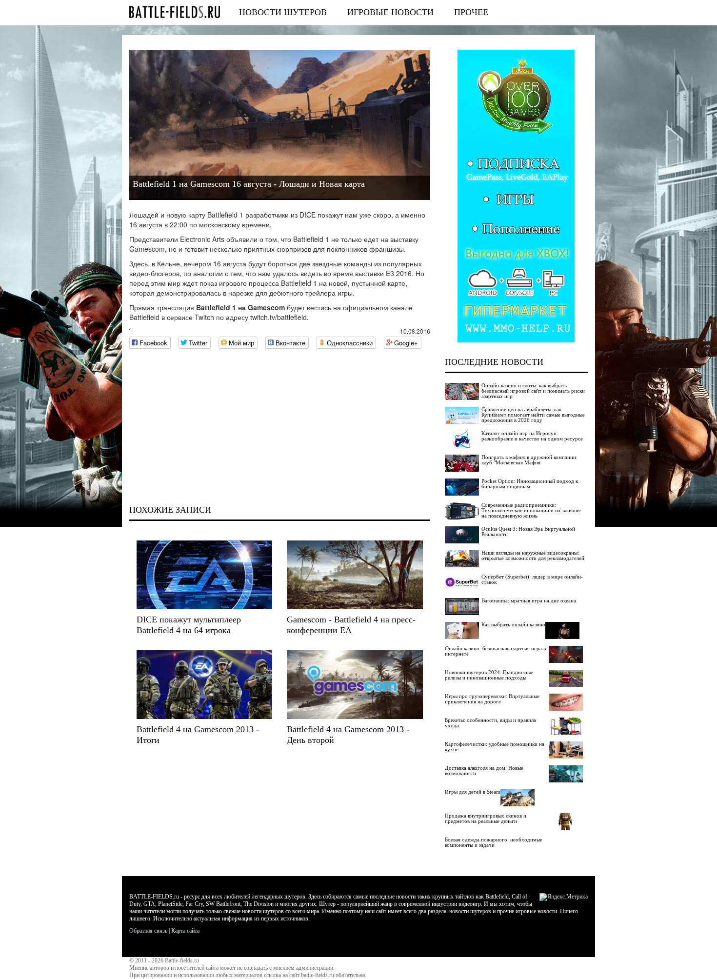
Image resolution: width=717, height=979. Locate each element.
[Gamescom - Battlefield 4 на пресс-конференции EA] (354, 574)
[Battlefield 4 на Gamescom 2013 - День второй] (354, 684)
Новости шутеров (283, 12)
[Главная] (174, 12)
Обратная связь (148, 930)
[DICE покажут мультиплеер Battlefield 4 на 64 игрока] (204, 574)
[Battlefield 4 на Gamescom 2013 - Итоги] (204, 684)
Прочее (471, 12)
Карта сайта (185, 930)
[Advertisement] (279, 427)
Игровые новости (390, 12)
